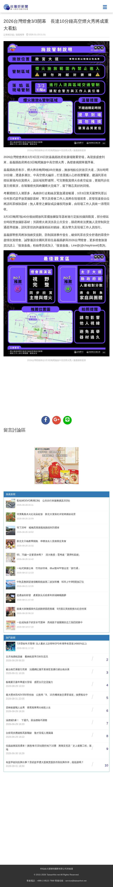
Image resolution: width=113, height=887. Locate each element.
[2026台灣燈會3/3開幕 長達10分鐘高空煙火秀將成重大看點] (45, 420)
